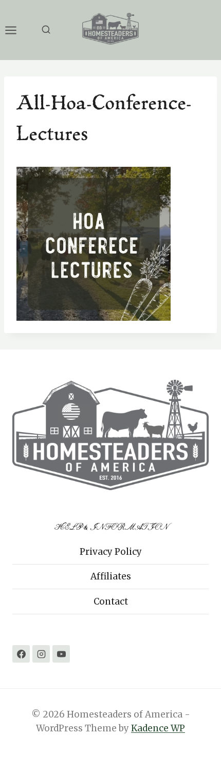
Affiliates (110, 576)
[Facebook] (21, 654)
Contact (111, 601)
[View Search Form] (46, 30)
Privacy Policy (111, 551)
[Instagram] (41, 654)
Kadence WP (158, 728)
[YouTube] (61, 654)
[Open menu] (16, 30)
